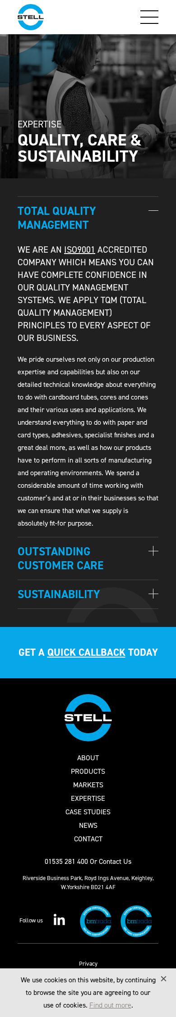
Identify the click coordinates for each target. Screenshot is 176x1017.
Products (88, 771)
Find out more (110, 1005)
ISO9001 (79, 249)
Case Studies (88, 812)
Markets (88, 785)
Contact (88, 839)
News (88, 825)
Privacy (88, 963)
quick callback (86, 652)
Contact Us (115, 861)
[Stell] (31, 17)
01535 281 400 (66, 861)
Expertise (88, 798)
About (88, 758)
